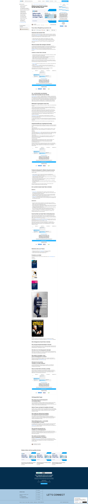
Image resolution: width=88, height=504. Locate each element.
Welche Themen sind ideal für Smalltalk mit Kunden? (43, 407)
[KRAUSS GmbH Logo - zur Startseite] (21, 1)
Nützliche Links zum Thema (38, 248)
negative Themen (38, 438)
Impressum (31, 502)
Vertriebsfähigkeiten (51, 256)
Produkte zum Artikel (36, 255)
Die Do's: (33, 189)
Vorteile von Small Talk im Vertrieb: (39, 52)
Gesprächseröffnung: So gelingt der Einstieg (42, 123)
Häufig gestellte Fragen (37, 397)
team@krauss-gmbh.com (25, 497)
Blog (26, 502)
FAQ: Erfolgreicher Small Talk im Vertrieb (41, 341)
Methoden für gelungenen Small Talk (40, 103)
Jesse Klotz (34, 24)
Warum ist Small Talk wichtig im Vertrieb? (41, 44)
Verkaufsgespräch (34, 49)
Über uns (23, 502)
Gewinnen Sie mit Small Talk (38, 32)
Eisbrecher (39, 132)
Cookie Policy (76, 500)
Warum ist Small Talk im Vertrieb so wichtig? (41, 368)
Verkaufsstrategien (49, 339)
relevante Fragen (34, 425)
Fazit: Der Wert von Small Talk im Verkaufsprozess (43, 213)
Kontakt (28, 502)
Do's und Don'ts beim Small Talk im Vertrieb (42, 187)
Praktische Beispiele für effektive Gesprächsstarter (43, 170)
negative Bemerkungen (42, 359)
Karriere (21, 502)
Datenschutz (35, 502)
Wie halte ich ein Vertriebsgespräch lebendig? (41, 350)
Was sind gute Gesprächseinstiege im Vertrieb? (41, 344)
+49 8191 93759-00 (23, 496)
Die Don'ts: (34, 200)
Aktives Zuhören (37, 65)
